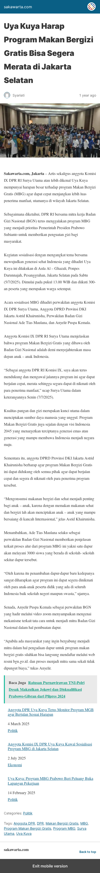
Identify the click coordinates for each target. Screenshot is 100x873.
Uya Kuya (24, 833)
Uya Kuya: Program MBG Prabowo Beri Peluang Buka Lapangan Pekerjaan (50, 780)
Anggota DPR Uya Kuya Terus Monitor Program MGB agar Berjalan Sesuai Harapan (51, 711)
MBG (84, 823)
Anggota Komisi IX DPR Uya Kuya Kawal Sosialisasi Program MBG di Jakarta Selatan (50, 746)
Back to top (87, 852)
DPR (40, 823)
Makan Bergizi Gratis (62, 823)
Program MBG (64, 828)
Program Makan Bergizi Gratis (27, 828)
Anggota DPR (24, 823)
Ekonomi (15, 764)
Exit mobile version (50, 866)
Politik (13, 730)
